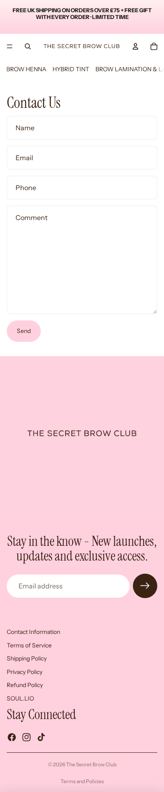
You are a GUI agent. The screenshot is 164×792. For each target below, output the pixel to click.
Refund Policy (25, 685)
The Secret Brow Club (91, 764)
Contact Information (33, 632)
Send (24, 331)
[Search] (28, 46)
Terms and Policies (82, 781)
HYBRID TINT (71, 69)
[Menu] (9, 46)
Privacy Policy (24, 672)
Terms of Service (29, 645)
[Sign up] (145, 586)
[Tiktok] (41, 737)
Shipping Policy (27, 658)
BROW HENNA (26, 69)
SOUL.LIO (20, 698)
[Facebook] (12, 737)
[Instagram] (26, 737)
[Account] (135, 46)
